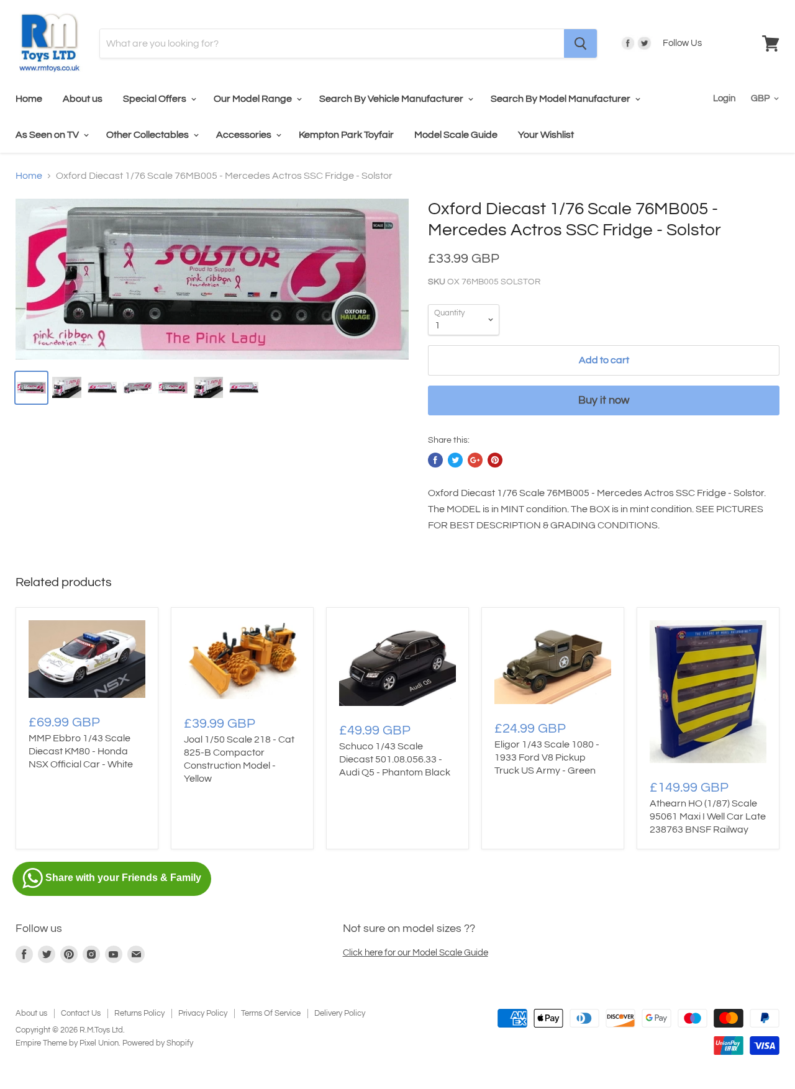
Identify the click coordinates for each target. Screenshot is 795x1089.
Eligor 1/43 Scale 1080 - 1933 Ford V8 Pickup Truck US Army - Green (546, 757)
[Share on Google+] (475, 460)
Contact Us (81, 1013)
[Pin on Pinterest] (495, 460)
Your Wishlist (546, 135)
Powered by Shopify (157, 1043)
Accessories (244, 135)
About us (82, 99)
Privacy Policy (202, 1013)
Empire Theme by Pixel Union (67, 1043)
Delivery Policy (339, 1013)
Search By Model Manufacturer (561, 99)
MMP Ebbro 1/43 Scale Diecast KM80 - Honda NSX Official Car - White (81, 751)
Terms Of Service (271, 1013)
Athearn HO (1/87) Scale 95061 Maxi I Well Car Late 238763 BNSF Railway (708, 816)
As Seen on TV (48, 135)
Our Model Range (254, 99)
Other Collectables (148, 135)
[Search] (580, 43)
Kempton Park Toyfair (346, 135)
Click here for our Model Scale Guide (415, 952)
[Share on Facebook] (435, 460)
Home (29, 99)
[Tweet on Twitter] (455, 460)
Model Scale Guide (455, 135)
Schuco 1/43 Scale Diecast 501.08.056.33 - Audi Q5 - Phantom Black (394, 759)
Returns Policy (139, 1013)
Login (724, 98)
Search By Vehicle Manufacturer (392, 99)
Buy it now (603, 400)
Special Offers (155, 99)
